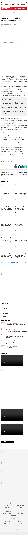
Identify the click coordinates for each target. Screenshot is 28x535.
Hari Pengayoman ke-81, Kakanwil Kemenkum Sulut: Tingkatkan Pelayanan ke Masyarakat (7, 256)
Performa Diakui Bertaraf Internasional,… (16, 331)
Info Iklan (20, 513)
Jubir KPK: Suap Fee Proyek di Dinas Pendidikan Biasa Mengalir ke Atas (19, 225)
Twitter (21, 521)
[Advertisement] (14, 60)
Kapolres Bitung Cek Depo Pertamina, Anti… (15, 342)
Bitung (4, 316)
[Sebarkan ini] (15, 166)
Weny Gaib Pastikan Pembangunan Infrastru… (14, 337)
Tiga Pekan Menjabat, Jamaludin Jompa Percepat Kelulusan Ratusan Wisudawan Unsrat (20, 209)
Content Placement (7, 513)
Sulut (4, 306)
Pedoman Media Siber (20, 510)
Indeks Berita (7, 505)
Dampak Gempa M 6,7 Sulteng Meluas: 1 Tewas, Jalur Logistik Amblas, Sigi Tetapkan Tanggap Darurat (13, 103)
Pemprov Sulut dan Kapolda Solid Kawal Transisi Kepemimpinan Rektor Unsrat (6, 209)
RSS (21, 523)
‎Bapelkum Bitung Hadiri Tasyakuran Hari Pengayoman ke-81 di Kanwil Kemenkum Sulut (21, 256)
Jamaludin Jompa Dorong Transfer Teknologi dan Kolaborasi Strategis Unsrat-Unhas (21, 194)
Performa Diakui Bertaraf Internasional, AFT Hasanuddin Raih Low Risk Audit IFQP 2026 (7, 194)
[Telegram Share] (22, 166)
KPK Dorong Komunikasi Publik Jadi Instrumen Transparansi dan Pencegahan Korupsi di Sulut (6, 240)
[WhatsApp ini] (25, 166)
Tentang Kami (20, 505)
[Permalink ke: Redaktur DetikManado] (2, 23)
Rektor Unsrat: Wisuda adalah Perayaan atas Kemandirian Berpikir (6, 224)
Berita (7, 329)
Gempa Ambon (9, 161)
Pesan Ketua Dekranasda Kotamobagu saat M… (15, 325)
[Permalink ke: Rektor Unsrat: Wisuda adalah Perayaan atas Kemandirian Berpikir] (7, 218)
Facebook (8, 521)
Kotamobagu (6, 313)
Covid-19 (5, 311)
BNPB (2, 161)
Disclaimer (14, 515)
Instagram (8, 523)
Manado (5, 308)
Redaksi (7, 507)
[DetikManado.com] (14, 2)
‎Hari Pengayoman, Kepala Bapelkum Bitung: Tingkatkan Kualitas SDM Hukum (21, 239)
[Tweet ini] (19, 166)
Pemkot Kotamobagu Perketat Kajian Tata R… (15, 348)
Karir (20, 507)
